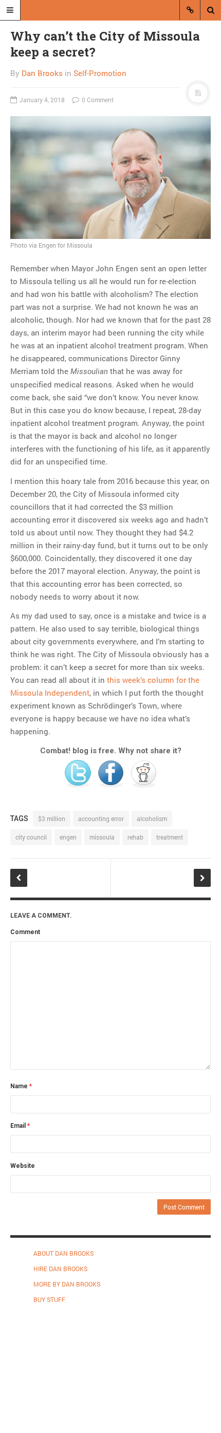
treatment (169, 837)
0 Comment (97, 100)
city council (31, 837)
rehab (135, 837)
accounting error (101, 818)
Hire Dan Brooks (60, 1268)
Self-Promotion (99, 73)
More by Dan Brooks (66, 1284)
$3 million (51, 818)
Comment (25, 932)
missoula (102, 837)
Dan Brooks (42, 73)
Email (20, 1125)
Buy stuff (49, 1299)
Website (22, 1165)
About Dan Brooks (63, 1253)
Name (21, 1086)
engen (68, 837)
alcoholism (152, 818)
